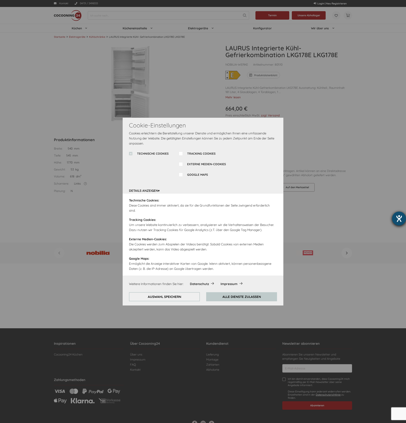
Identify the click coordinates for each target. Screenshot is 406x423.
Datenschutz (199, 284)
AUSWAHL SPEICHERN (164, 297)
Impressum (229, 284)
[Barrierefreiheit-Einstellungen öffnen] (399, 219)
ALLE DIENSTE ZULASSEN (241, 297)
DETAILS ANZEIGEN (143, 191)
